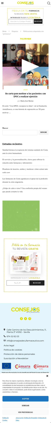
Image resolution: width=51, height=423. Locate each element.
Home (4, 31)
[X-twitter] (25, 318)
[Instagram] (29, 318)
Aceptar (25, 399)
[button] (47, 376)
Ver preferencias (25, 412)
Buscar (5, 128)
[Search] (48, 3)
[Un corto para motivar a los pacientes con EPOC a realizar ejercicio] (25, 66)
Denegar (25, 405)
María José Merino (26, 101)
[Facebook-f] (21, 318)
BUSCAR (38, 21)
